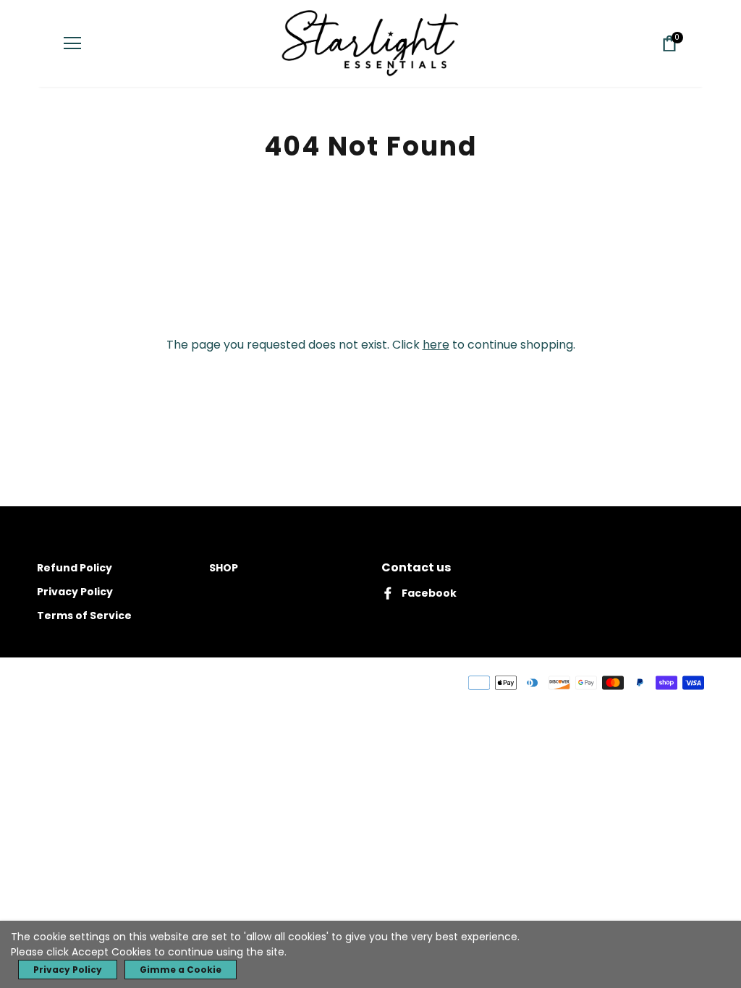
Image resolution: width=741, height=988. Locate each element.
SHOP (223, 568)
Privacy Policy (75, 591)
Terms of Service (84, 615)
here (436, 344)
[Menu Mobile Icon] (72, 43)
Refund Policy (74, 568)
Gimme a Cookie (180, 969)
